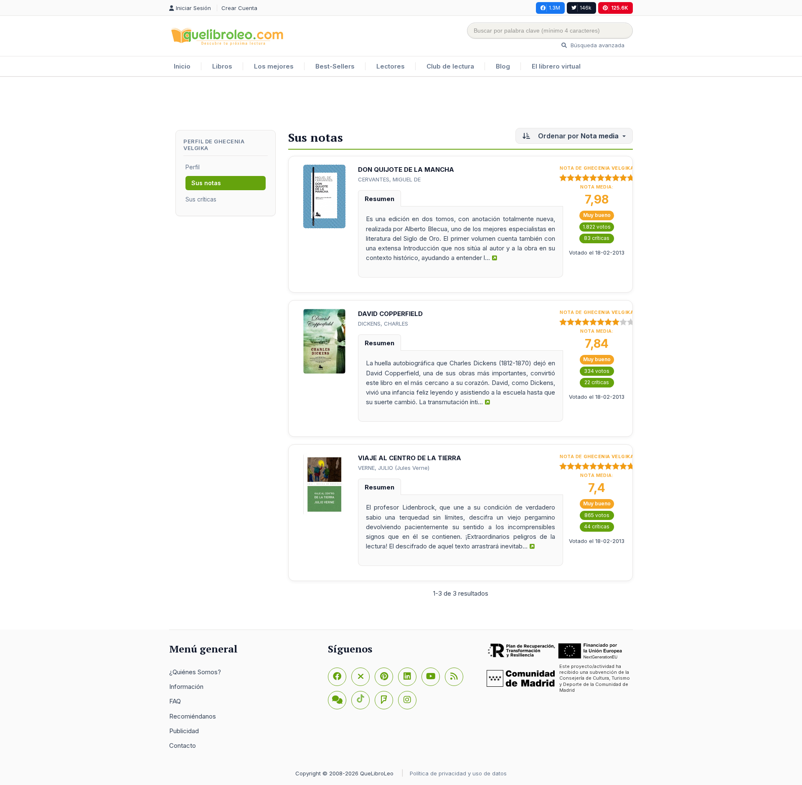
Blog (503, 66)
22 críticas (596, 382)
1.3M (554, 8)
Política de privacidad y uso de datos (458, 773)
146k (585, 8)
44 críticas (596, 526)
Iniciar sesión (194, 8)
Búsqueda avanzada (596, 45)
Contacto (182, 745)
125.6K (619, 8)
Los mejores (274, 66)
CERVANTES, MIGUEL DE (389, 179)
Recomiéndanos (192, 716)
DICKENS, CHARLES (383, 323)
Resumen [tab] (379, 199)
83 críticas (596, 238)
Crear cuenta (239, 8)
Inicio (182, 66)
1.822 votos (597, 227)
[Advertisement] (401, 104)
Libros (222, 66)
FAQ (175, 701)
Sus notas (206, 182)
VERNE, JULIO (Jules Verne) (393, 467)
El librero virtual (556, 66)
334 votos (596, 371)
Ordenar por (577, 136)
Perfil (192, 167)
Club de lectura (450, 66)
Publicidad (184, 731)
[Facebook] (337, 677)
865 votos (596, 515)
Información (186, 687)
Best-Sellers (335, 66)
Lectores (390, 66)
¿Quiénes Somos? (195, 672)
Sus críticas (200, 199)
